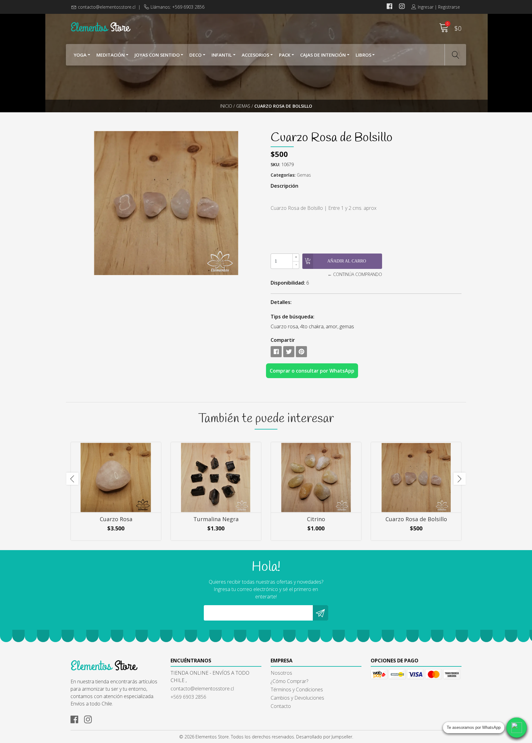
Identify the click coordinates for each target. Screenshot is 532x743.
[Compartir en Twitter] (288, 351)
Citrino (316, 519)
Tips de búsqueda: (292, 316)
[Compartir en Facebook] (276, 351)
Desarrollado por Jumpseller (324, 737)
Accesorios (255, 55)
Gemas (243, 106)
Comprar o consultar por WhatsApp (312, 370)
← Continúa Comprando (355, 274)
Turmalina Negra (216, 519)
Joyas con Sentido (157, 55)
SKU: (275, 164)
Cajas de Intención (323, 55)
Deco (195, 55)
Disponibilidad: (288, 282)
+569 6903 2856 (188, 696)
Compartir (283, 340)
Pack (284, 55)
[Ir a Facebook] (389, 7)
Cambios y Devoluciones (297, 697)
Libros (363, 55)
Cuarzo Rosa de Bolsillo (416, 519)
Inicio (226, 106)
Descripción (284, 185)
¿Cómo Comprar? (289, 681)
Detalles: (281, 302)
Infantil (222, 55)
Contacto (281, 706)
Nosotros (281, 672)
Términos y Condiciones (297, 689)
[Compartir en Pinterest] (301, 351)
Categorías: (283, 175)
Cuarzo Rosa (116, 519)
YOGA (80, 55)
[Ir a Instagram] (402, 7)
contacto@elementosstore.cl (106, 7)
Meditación (110, 55)
